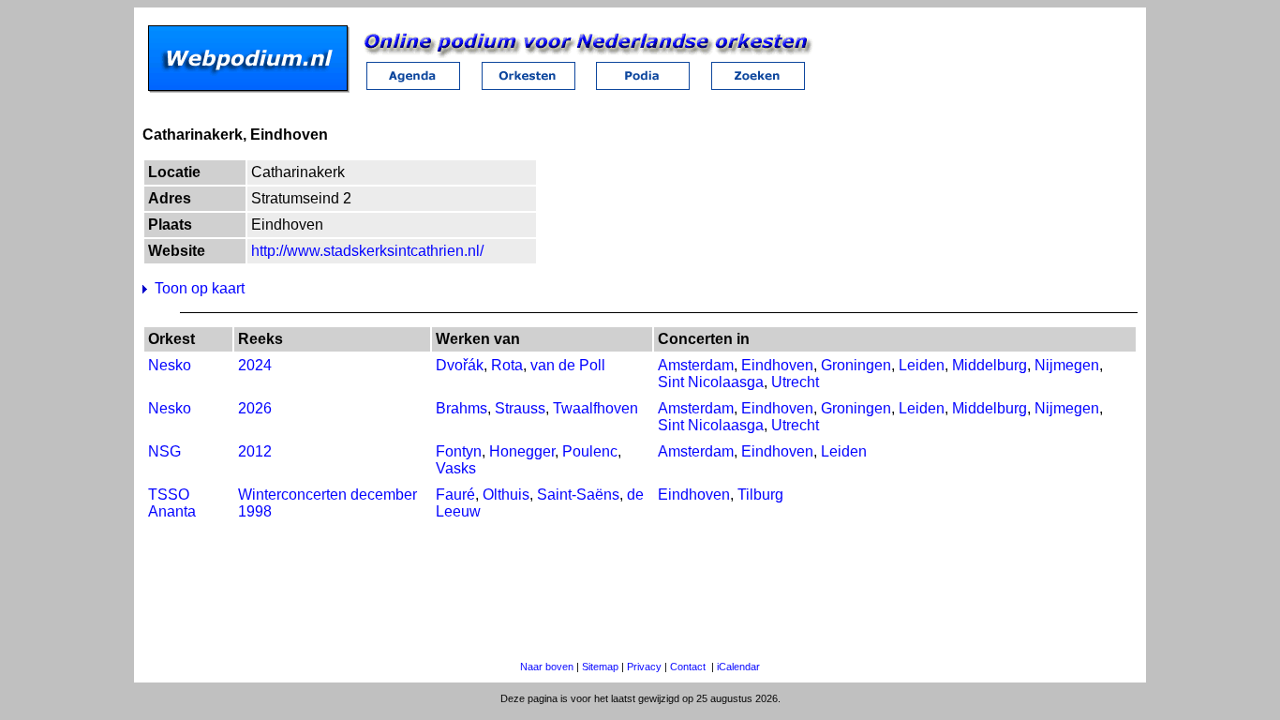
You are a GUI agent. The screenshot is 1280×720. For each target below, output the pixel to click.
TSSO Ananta (172, 503)
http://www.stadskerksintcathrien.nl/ (367, 251)
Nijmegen (1066, 365)
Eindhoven (777, 365)
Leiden (922, 365)
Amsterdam (696, 365)
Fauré (455, 494)
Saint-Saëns (578, 494)
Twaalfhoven (595, 408)
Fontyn (459, 451)
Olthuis (506, 494)
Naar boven (546, 666)
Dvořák (460, 365)
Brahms (461, 408)
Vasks (456, 468)
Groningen (856, 365)
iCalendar (738, 666)
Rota (507, 365)
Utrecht (795, 382)
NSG (164, 451)
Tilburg (760, 494)
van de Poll (567, 365)
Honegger (522, 451)
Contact (688, 666)
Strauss (520, 408)
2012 (255, 451)
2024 (255, 365)
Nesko (169, 365)
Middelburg (989, 365)
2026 (255, 408)
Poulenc (590, 451)
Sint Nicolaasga (711, 382)
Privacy (644, 666)
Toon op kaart (200, 288)
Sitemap (600, 666)
